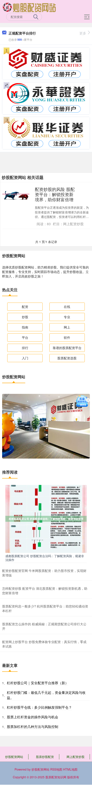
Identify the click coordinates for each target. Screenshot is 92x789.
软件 (67, 337)
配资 (25, 306)
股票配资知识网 (55, 777)
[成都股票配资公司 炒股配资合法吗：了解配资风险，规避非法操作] (46, 518)
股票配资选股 (67, 358)
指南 (25, 327)
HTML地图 (70, 769)
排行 (25, 347)
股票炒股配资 (45, 756)
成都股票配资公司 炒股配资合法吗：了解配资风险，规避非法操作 (44, 558)
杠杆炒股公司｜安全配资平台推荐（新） (37, 682)
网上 (67, 327)
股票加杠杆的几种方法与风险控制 (32, 726)
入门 (25, 358)
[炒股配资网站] (29, 7)
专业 (67, 317)
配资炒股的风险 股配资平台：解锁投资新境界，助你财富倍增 (55, 194)
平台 (25, 337)
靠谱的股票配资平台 (67, 347)
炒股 (25, 317)
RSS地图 (56, 769)
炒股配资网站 (14, 756)
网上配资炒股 (76, 756)
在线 (67, 306)
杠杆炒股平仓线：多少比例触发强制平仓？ (39, 707)
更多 (82, 33)
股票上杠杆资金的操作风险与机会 (32, 716)
